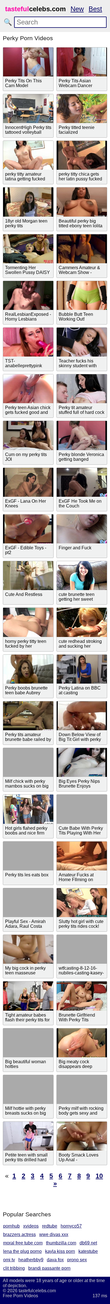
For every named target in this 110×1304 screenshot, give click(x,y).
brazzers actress (19, 1234)
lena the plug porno (22, 1251)
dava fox (55, 1259)
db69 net (88, 1242)
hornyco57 (71, 1226)
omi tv (9, 1259)
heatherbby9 (30, 1259)
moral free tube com (23, 1242)
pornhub (11, 1226)
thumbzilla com (61, 1242)
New (77, 9)
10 (99, 1176)
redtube (49, 1226)
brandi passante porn (49, 1268)
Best (95, 9)
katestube (88, 1251)
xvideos (31, 1226)
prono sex (77, 1259)
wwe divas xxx (53, 1234)
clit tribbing (14, 1268)
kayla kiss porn (60, 1251)
